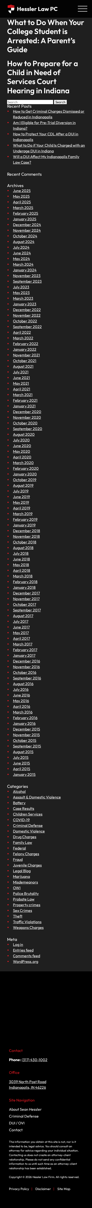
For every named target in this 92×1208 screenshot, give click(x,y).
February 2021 (25, 400)
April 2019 (21, 508)
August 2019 (23, 485)
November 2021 (26, 355)
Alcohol (19, 791)
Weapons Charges (28, 927)
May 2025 (21, 196)
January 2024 (25, 270)
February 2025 (25, 213)
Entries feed (23, 950)
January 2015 (24, 774)
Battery (19, 802)
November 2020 (27, 417)
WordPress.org (25, 961)
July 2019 (21, 491)
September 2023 (27, 281)
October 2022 (25, 321)
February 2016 (25, 717)
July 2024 (21, 247)
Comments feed (26, 955)
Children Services (27, 814)
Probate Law (23, 899)
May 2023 (21, 292)
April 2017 (21, 638)
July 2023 (21, 287)
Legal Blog (22, 870)
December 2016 (26, 661)
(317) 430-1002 (34, 1059)
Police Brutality (26, 893)
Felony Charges (26, 853)
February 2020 (26, 468)
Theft (17, 916)
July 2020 (21, 440)
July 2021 (21, 372)
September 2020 (27, 428)
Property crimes (26, 904)
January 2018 (24, 587)
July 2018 (21, 553)
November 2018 (26, 536)
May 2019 (21, 502)
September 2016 (27, 678)
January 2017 (24, 655)
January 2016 (24, 723)
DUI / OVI (17, 1123)
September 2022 (27, 326)
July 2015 (21, 757)
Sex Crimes (22, 910)
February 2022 (25, 343)
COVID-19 (21, 819)
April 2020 (22, 457)
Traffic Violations (27, 921)
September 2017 (27, 610)
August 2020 (24, 434)
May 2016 (21, 700)
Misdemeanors (25, 882)
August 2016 (23, 683)
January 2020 (25, 474)
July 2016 (21, 689)
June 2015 (21, 763)
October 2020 (25, 423)
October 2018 (24, 542)
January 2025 (24, 219)
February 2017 (25, 649)
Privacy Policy (19, 1189)
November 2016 (26, 666)
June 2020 (22, 445)
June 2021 (21, 377)
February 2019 (25, 519)
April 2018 (21, 570)
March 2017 (22, 644)
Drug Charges (24, 836)
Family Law (22, 842)
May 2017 (21, 632)
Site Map (63, 1189)
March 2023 (23, 298)
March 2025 (23, 207)
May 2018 (21, 564)
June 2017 (21, 627)
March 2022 (23, 338)
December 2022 (27, 309)
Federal (19, 848)
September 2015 (27, 746)
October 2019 (24, 479)
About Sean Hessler (25, 1109)
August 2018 (23, 547)
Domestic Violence (29, 831)
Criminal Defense (28, 825)
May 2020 (21, 451)
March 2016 (23, 712)
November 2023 (27, 275)
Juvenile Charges (27, 865)
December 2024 (27, 224)
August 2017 (23, 615)
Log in (18, 944)
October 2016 (24, 672)
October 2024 (25, 236)
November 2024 (27, 230)
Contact (16, 1129)
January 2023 (24, 304)
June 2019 (21, 496)
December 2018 (26, 530)
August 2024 (23, 241)
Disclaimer (43, 1189)
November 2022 (27, 315)
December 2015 (26, 729)
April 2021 (21, 389)
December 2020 (27, 411)
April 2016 (21, 706)
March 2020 (23, 462)
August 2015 (23, 751)
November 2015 (26, 734)
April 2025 (22, 202)
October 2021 (24, 360)
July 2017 (20, 621)
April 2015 (21, 768)
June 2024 (22, 253)
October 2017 (24, 604)
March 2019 (23, 513)
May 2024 (21, 258)
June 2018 (21, 559)
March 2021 (23, 394)
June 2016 (21, 695)
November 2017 (26, 598)
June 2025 (22, 190)
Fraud (18, 859)
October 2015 (24, 740)
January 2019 (24, 525)
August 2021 (23, 366)
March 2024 (23, 264)
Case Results (23, 808)
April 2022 (22, 332)
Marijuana (21, 876)
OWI (17, 887)
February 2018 (25, 581)
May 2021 (21, 383)
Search (60, 102)
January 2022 (24, 349)
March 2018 (23, 576)
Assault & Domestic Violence (37, 797)
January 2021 (24, 406)
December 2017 (26, 593)
